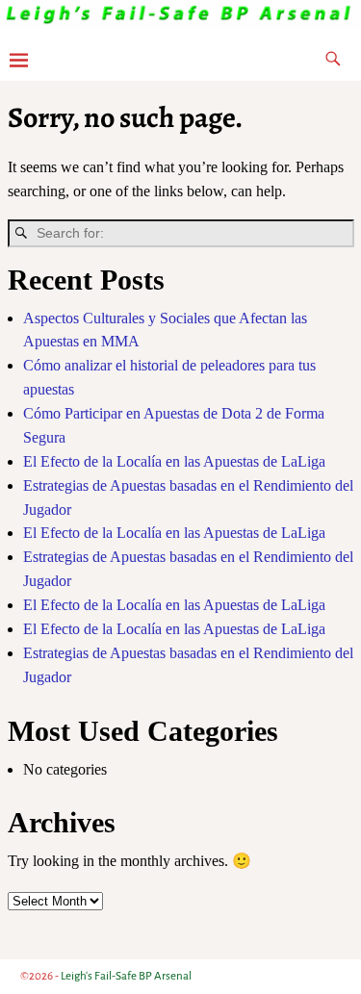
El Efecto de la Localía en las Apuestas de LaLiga (174, 461)
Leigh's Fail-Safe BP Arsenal (126, 976)
